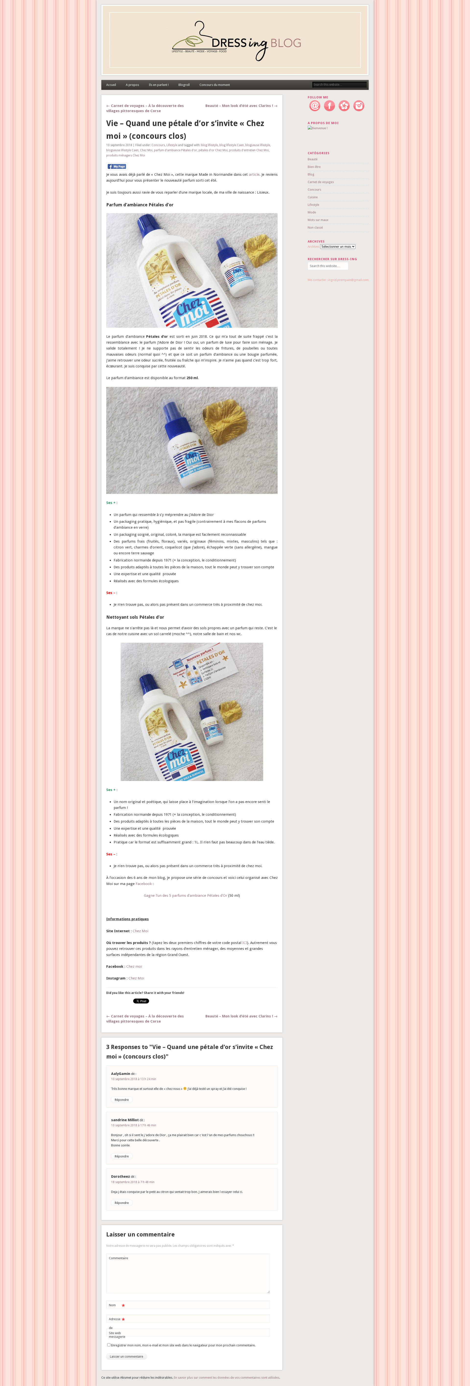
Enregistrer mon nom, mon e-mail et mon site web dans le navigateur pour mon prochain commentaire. (183, 1345)
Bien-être (314, 167)
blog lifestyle (209, 145)
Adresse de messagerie (117, 1328)
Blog (311, 174)
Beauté (312, 159)
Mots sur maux (318, 220)
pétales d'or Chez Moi (213, 150)
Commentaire (117, 1258)
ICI (244, 943)
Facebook (144, 884)
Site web (115, 1333)
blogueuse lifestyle (257, 145)
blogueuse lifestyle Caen (122, 150)
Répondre (122, 1100)
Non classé (315, 227)
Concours (158, 145)
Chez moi (134, 966)
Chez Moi (146, 150)
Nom (117, 1306)
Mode (312, 212)
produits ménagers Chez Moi (125, 155)
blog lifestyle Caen (231, 145)
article (254, 174)
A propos (132, 85)
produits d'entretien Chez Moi (249, 150)
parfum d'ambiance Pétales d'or (175, 150)
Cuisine (313, 197)
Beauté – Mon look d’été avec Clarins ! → (241, 106)
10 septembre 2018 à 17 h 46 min (133, 1125)
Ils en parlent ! (159, 85)
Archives (313, 246)
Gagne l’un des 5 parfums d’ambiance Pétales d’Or (185, 895)
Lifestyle (171, 145)
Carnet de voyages (321, 182)
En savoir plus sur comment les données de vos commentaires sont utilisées (226, 1377)
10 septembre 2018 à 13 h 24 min (133, 1079)
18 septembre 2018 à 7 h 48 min (132, 1182)
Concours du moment (215, 85)
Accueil (111, 85)
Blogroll (184, 85)
